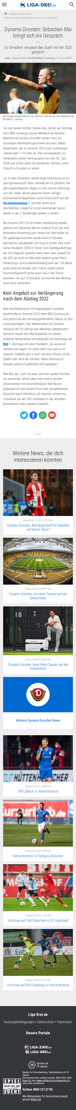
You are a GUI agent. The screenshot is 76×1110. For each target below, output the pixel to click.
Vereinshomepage (15, 203)
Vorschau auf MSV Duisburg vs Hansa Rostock (38, 985)
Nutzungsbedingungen (19, 1022)
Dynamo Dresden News (20, 14)
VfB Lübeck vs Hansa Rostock (38, 791)
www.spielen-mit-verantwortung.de (53, 1080)
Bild (5, 344)
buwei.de (26, 1080)
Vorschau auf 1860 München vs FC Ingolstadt (38, 920)
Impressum (64, 1022)
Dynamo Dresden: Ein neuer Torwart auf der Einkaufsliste (38, 596)
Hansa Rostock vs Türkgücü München (38, 856)
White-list (36, 1099)
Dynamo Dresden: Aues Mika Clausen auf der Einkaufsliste (38, 666)
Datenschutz (45, 1022)
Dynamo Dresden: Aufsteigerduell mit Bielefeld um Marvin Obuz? (38, 527)
